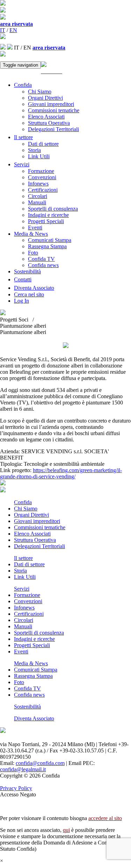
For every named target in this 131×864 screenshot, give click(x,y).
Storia (34, 150)
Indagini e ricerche (48, 215)
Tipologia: (12, 464)
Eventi (35, 227)
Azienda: (10, 451)
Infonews (38, 184)
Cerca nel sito (29, 294)
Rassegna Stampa (47, 246)
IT (2, 30)
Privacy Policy (16, 788)
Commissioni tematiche (53, 110)
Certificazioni (43, 190)
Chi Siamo (39, 91)
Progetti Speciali (46, 221)
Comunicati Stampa (49, 240)
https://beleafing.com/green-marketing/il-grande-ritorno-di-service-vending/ (61, 473)
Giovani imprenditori (51, 104)
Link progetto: (16, 470)
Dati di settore (43, 144)
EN (13, 30)
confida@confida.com (40, 763)
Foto (33, 253)
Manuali (37, 202)
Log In (21, 301)
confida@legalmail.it (23, 769)
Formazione (41, 171)
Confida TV (41, 259)
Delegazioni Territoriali (53, 129)
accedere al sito (105, 818)
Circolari (37, 196)
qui (66, 830)
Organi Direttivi (45, 98)
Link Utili (39, 156)
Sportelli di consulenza (53, 209)
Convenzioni (42, 177)
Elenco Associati (46, 117)
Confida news (43, 265)
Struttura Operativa (49, 123)
